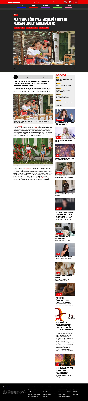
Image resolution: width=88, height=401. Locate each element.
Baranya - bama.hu (31, 391)
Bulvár (61, 387)
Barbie (44, 178)
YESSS (69, 6)
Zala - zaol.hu (75, 394)
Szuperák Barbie (44, 28)
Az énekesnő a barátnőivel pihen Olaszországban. (64, 259)
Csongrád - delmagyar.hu (33, 396)
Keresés (58, 2)
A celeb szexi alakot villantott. (64, 219)
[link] (60, 120)
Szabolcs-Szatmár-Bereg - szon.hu (64, 396)
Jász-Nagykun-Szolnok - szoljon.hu (64, 389)
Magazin (55, 387)
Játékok (50, 2)
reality (20, 126)
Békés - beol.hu (30, 393)
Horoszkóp (10, 9)
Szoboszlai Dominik (19, 9)
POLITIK (21, 6)
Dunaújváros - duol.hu (47, 389)
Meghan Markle (28, 9)
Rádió (74, 387)
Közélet (42, 387)
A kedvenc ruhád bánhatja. (62, 240)
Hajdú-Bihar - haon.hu (47, 394)
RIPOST (14, 11)
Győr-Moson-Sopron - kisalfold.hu (49, 393)
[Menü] (76, 2)
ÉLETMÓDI (45, 6)
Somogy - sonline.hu (62, 394)
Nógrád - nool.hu (61, 393)
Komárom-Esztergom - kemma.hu (64, 391)
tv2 (23, 28)
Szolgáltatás (68, 387)
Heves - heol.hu (45, 396)
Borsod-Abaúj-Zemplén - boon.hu (34, 394)
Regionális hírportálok (33, 387)
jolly (35, 28)
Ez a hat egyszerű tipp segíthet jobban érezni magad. (63, 279)
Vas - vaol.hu (75, 391)
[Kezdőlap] (14, 2)
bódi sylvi (29, 28)
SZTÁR (33, 6)
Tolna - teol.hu (76, 389)
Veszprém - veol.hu (76, 393)
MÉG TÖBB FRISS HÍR (60, 105)
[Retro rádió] (65, 2)
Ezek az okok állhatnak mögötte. (64, 305)
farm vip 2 (17, 28)
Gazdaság (48, 387)
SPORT (57, 6)
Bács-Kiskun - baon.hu (32, 389)
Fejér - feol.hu (45, 391)
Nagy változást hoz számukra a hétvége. (64, 376)
